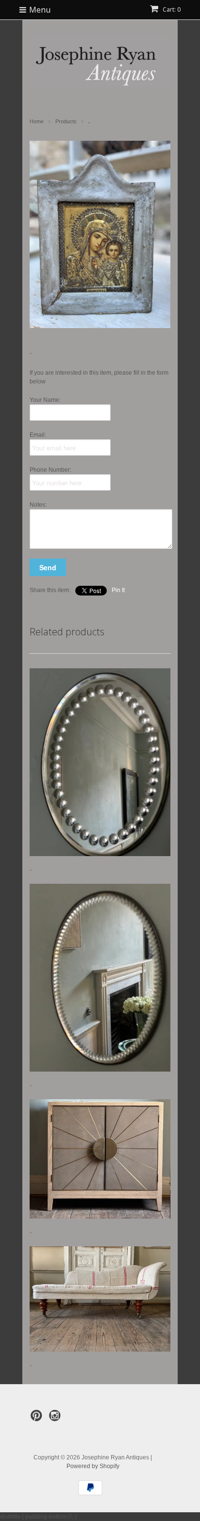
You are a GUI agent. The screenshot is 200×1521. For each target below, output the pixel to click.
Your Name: (45, 400)
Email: (38, 434)
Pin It (118, 590)
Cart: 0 (171, 9)
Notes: (38, 504)
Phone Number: (50, 469)
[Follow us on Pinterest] (38, 1418)
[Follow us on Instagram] (56, 1418)
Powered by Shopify (93, 1466)
